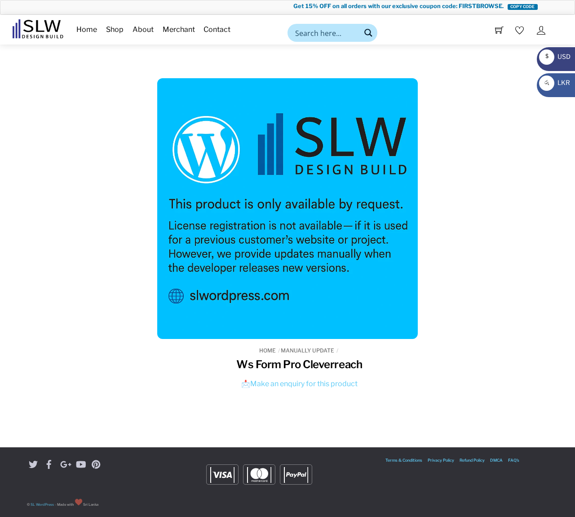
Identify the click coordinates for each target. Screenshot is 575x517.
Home (86, 29)
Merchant (179, 29)
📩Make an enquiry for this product (299, 383)
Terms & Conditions (403, 460)
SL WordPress (42, 505)
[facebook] (49, 463)
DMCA (496, 460)
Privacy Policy (441, 460)
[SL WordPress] (38, 27)
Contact (216, 29)
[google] (64, 463)
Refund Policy (472, 460)
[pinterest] (96, 463)
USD (556, 56)
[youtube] (80, 463)
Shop (115, 29)
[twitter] (33, 463)
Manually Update (307, 350)
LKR (556, 82)
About (143, 29)
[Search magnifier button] (368, 33)
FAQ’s (513, 460)
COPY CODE (514, 6)
